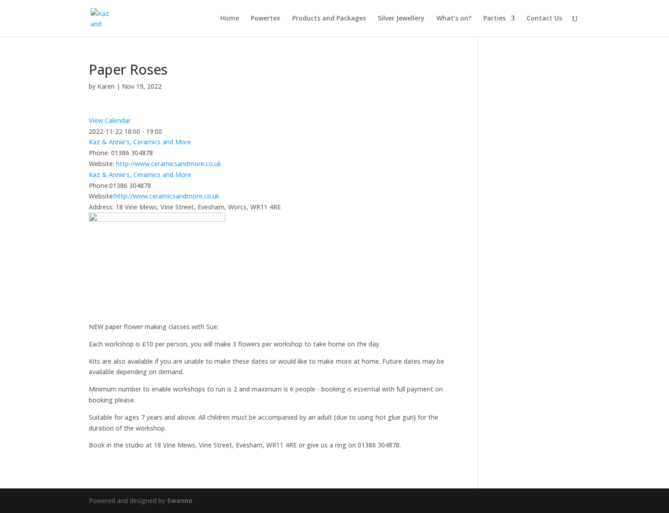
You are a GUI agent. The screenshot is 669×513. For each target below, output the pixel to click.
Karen (106, 86)
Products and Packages (329, 18)
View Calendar (110, 120)
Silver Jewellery (401, 18)
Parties (494, 18)
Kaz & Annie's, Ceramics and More (140, 141)
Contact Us (544, 18)
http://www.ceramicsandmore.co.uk (168, 163)
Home (229, 18)
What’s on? (453, 18)
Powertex (265, 18)
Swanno (180, 500)
